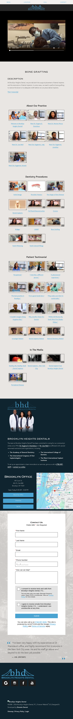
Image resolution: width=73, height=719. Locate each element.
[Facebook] (23, 683)
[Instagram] (14, 683)
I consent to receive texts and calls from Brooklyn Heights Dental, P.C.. (37, 593)
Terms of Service (38, 626)
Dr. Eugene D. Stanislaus (28, 446)
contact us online (19, 467)
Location (27, 2)
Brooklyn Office (18, 476)
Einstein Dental (22, 707)
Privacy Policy (19, 711)
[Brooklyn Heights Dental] (17, 701)
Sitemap (10, 711)
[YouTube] (32, 683)
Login (27, 711)
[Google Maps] (6, 683)
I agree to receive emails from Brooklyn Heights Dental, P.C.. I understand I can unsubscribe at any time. (36, 606)
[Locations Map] (54, 491)
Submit (36, 616)
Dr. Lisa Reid (44, 446)
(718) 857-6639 (41, 622)
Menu (8, 2)
